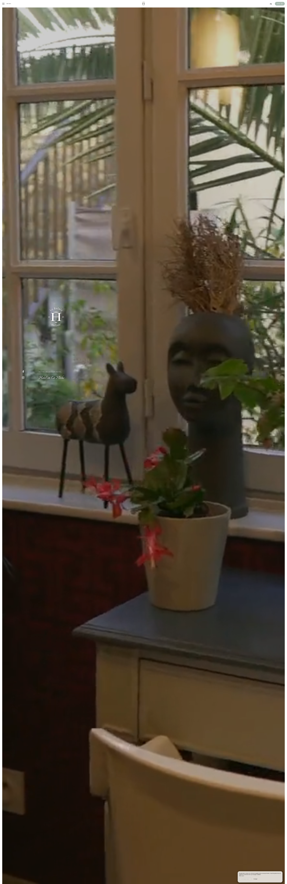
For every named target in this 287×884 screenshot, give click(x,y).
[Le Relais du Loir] (143, 3)
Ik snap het (245, 879)
